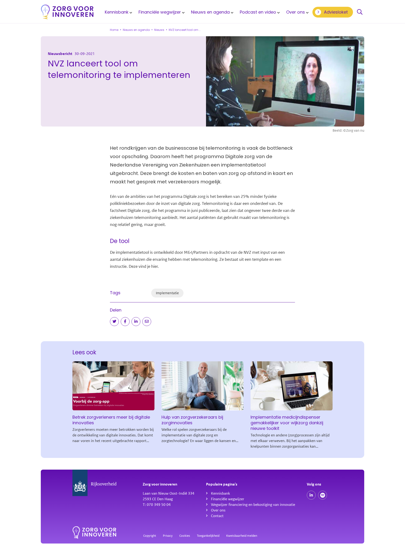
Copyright (149, 536)
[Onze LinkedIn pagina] (311, 495)
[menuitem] (118, 12)
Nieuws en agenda (210, 12)
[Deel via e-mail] (146, 321)
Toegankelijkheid (208, 536)
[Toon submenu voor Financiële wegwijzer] (182, 12)
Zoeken (359, 12)
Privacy (167, 536)
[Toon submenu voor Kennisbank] (130, 12)
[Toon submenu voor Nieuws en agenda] (231, 12)
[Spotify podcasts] (322, 495)
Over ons (295, 12)
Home (114, 30)
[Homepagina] (67, 12)
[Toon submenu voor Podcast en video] (277, 12)
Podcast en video (258, 12)
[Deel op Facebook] (125, 321)
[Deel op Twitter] (114, 321)
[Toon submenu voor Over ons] (306, 12)
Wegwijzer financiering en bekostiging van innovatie (253, 504)
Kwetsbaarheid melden (241, 536)
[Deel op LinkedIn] (135, 321)
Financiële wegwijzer (160, 12)
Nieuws (159, 30)
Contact (217, 516)
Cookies (184, 536)
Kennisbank (116, 12)
